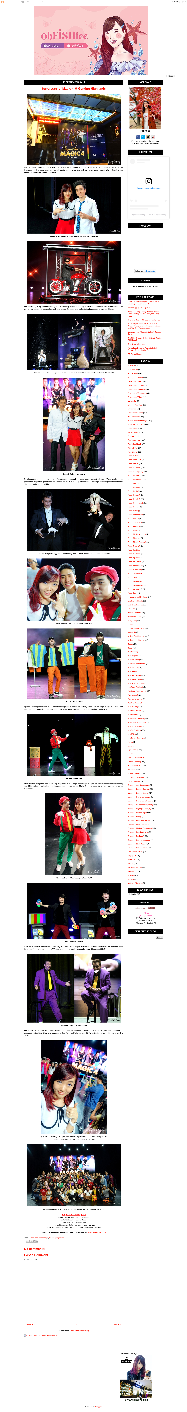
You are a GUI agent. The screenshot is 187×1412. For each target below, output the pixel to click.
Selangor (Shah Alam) (137, 844)
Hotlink (130, 624)
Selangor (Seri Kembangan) (139, 840)
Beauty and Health (135, 377)
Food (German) (134, 487)
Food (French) (134, 483)
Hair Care (132, 609)
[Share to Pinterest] (36, 1241)
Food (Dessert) (134, 475)
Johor (130, 648)
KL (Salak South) (134, 711)
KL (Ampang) (133, 652)
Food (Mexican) (134, 538)
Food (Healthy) (134, 499)
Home (74, 1324)
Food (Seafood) (134, 554)
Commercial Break (135, 413)
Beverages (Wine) (135, 397)
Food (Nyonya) (134, 546)
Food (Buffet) (133, 464)
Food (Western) (134, 589)
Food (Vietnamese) (135, 585)
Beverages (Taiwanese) (137, 393)
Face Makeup (133, 432)
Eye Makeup (133, 428)
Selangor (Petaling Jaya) (138, 832)
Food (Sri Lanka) (134, 562)
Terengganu (133, 871)
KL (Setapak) (133, 715)
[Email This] (27, 1241)
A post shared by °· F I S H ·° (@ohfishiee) (149, 215)
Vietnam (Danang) (135, 883)
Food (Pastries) (134, 550)
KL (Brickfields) (134, 660)
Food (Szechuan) (135, 570)
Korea (130, 742)
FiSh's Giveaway (134, 440)
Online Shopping (134, 762)
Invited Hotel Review (136, 640)
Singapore (132, 856)
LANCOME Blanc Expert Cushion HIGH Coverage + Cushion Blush (143, 303)
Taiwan (130, 863)
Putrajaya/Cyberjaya (136, 777)
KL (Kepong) (133, 695)
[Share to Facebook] (34, 1241)
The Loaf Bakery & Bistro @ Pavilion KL (144, 320)
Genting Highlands (56, 1238)
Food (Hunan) (133, 507)
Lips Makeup (133, 750)
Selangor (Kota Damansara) (139, 820)
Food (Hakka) (133, 491)
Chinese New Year (135, 405)
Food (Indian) (133, 511)
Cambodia (132, 401)
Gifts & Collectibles (135, 605)
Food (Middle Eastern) (137, 542)
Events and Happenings (38, 1238)
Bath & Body (133, 374)
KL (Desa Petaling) (135, 687)
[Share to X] (32, 1241)
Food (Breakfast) (134, 460)
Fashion (131, 436)
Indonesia (132, 632)
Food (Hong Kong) (135, 503)
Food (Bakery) (133, 456)
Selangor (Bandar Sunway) (139, 789)
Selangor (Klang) (134, 816)
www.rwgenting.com (97, 1232)
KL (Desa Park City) (136, 683)
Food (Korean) (134, 526)
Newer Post (30, 1324)
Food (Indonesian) (135, 515)
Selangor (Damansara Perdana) (141, 801)
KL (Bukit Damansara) (137, 664)
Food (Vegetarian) (135, 581)
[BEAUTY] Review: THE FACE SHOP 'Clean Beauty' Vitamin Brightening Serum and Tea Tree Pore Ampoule (144, 326)
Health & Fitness (134, 613)
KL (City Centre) (134, 675)
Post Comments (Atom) (79, 1331)
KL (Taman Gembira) (136, 738)
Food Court (132, 593)
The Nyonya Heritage (136, 344)
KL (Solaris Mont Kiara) (137, 722)
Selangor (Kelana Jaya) (137, 813)
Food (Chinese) (134, 468)
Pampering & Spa (135, 765)
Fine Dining (132, 452)
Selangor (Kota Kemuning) (138, 824)
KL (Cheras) (133, 671)
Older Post (117, 1324)
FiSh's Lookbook (134, 444)
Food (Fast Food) (135, 479)
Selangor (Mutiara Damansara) (140, 828)
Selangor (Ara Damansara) (139, 785)
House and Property (136, 628)
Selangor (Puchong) (136, 836)
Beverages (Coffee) (136, 385)
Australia (131, 366)
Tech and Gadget (135, 867)
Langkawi (131, 746)
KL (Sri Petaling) (134, 730)
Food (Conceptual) (135, 472)
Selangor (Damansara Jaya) (139, 797)
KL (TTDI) (132, 734)
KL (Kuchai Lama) (135, 699)
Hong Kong (132, 620)
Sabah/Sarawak (134, 781)
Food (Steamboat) (135, 566)
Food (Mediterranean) (137, 534)
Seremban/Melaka (135, 852)
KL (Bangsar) (133, 656)
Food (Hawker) (134, 495)
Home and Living (134, 617)
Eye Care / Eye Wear (136, 424)
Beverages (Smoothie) (137, 389)
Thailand (131, 875)
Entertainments (134, 417)
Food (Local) (133, 530)
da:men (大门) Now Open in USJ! (141, 308)
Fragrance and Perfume (137, 597)
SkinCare (131, 860)
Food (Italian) (133, 519)
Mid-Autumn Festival (136, 758)
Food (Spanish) (134, 558)
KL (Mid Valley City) (135, 703)
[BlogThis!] (29, 1241)
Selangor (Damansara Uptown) (140, 805)
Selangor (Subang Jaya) (137, 848)
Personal (131, 769)
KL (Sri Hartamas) (135, 726)
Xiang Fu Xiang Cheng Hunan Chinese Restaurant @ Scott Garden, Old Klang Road (143, 314)
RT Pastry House (135, 354)
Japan (130, 644)
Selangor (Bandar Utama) (138, 793)
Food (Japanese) (135, 522)
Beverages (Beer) (135, 381)
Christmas (132, 409)
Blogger (98, 1407)
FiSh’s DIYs (132, 448)
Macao (130, 754)
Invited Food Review (136, 636)
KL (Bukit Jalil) (133, 667)
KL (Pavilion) (133, 707)
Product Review (134, 773)
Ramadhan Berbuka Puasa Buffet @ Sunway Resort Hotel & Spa (142, 349)
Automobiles (133, 370)
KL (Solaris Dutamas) (136, 718)
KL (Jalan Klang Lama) (137, 691)
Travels (131, 879)
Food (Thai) (132, 577)
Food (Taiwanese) (135, 573)
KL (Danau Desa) (135, 679)
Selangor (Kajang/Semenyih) (139, 809)
